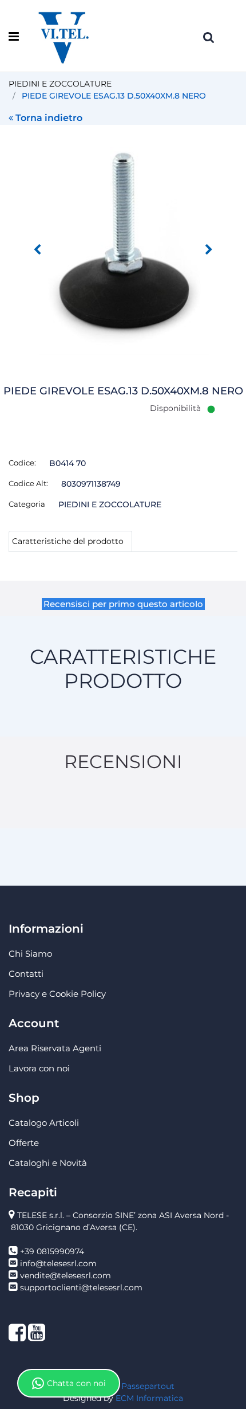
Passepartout (147, 1386)
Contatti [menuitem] (26, 973)
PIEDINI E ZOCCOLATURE (60, 84)
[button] (123, 241)
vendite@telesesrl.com (65, 1275)
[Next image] (208, 250)
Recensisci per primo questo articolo (123, 603)
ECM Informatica (149, 1398)
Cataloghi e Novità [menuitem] (48, 1162)
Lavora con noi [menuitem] (39, 1068)
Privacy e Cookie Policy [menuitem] (57, 993)
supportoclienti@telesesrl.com (81, 1287)
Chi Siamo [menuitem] (30, 953)
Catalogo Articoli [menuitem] (44, 1122)
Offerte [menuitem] (24, 1142)
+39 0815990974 (52, 1251)
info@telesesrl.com (58, 1263)
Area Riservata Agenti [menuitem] (55, 1048)
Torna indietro (48, 117)
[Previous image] (37, 250)
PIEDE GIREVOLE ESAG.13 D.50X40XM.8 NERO (114, 96)
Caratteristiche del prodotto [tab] (68, 541)
